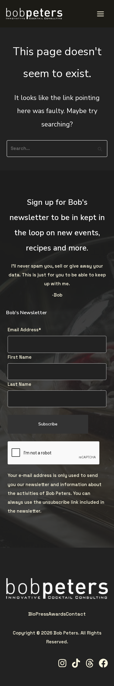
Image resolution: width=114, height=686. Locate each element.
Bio (32, 614)
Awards (57, 614)
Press (42, 614)
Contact (76, 614)
